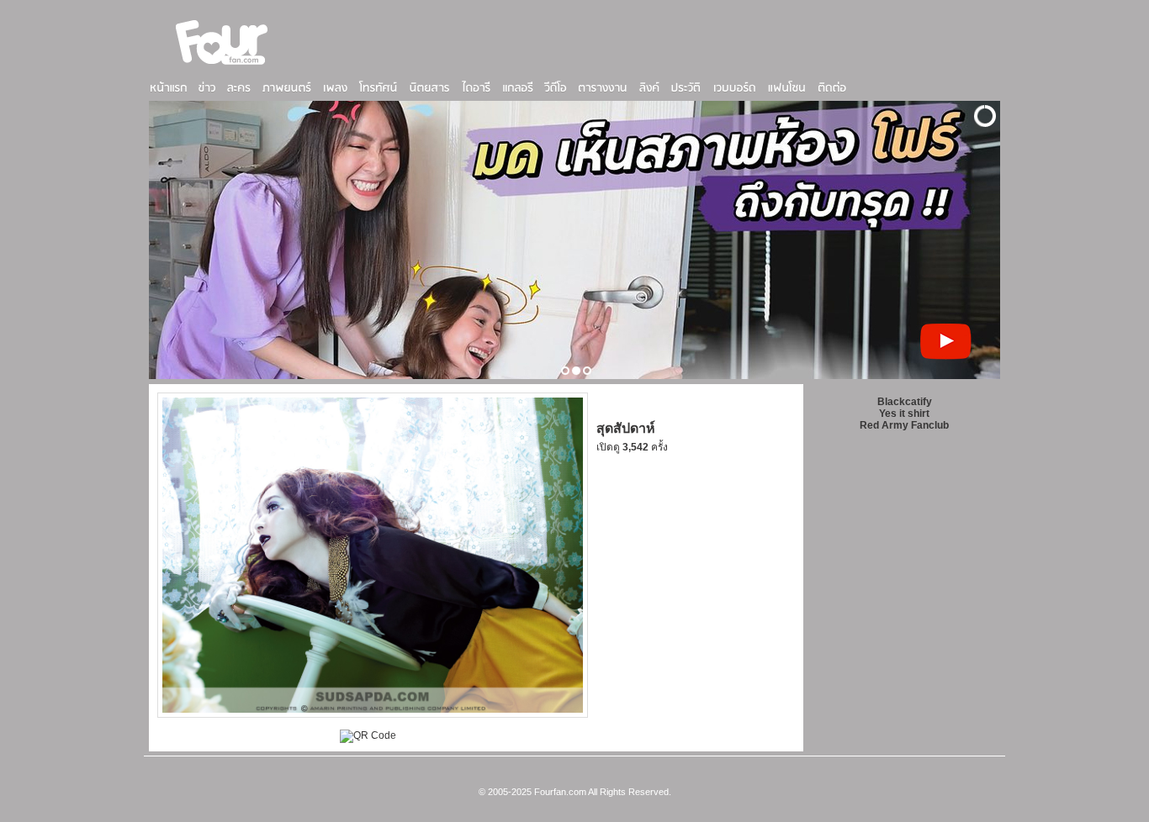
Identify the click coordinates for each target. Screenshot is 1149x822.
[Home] (222, 66)
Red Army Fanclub (904, 425)
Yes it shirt (904, 413)
